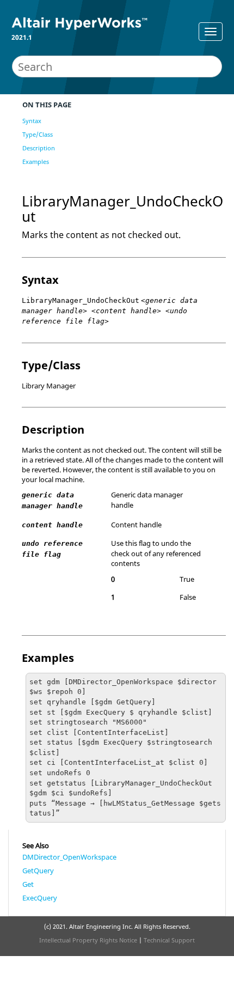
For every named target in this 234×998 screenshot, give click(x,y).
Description (38, 148)
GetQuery (38, 870)
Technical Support (169, 940)
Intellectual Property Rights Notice (88, 940)
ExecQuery (39, 898)
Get (28, 884)
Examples (35, 161)
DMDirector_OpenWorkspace (69, 857)
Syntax (31, 121)
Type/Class (37, 134)
